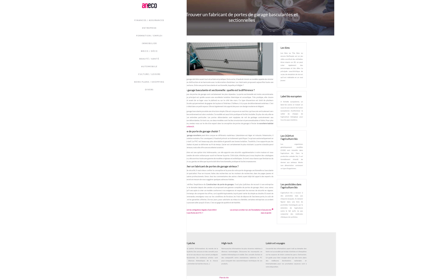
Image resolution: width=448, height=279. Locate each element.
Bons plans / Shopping (149, 82)
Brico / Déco (149, 51)
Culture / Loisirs (149, 74)
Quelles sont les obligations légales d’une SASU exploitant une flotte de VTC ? (198, 211)
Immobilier (149, 43)
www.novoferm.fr (187, 126)
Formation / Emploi (149, 35)
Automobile (149, 66)
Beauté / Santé (149, 59)
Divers (149, 89)
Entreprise (149, 28)
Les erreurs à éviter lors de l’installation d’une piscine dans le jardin (250, 211)
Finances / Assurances (149, 20)
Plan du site (224, 277)
